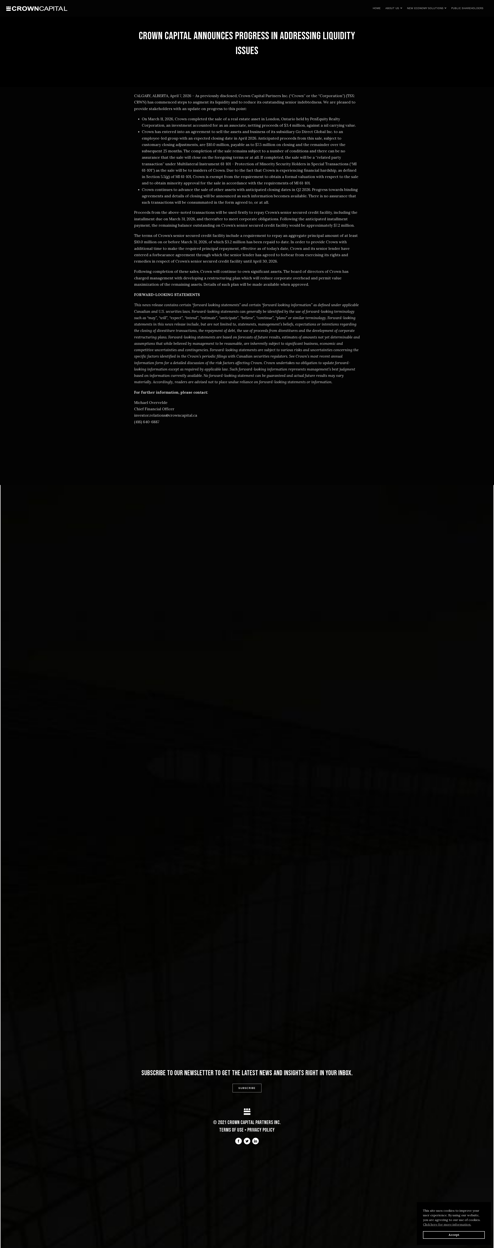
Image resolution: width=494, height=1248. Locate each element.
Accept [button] (453, 1235)
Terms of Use (231, 1130)
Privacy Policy (261, 1130)
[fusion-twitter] (247, 1141)
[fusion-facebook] (238, 1141)
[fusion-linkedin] (255, 1141)
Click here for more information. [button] (447, 1224)
